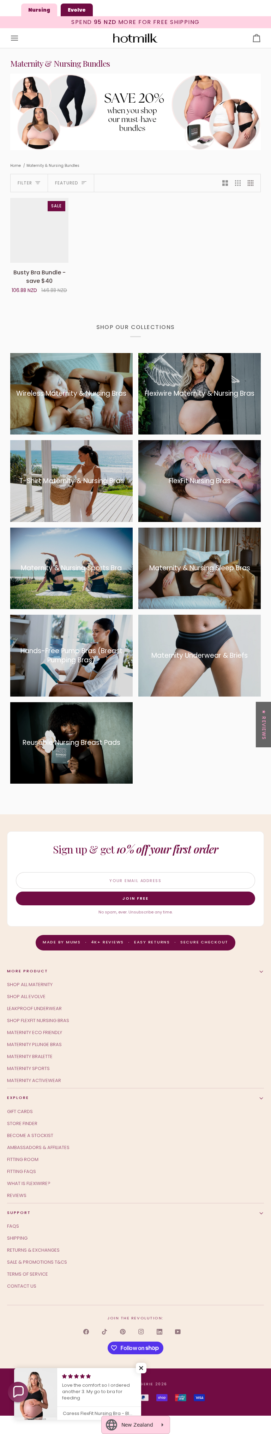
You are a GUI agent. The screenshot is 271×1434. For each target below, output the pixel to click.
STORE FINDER (22, 1123)
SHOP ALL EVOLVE (26, 996)
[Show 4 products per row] (252, 183)
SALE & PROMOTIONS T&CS (37, 1262)
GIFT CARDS (20, 1111)
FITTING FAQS (21, 1171)
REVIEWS (16, 1195)
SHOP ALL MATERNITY (30, 984)
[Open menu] (20, 38)
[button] (18, 1392)
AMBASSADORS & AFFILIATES (38, 1147)
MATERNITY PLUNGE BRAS (34, 1044)
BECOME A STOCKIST (30, 1135)
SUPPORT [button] (19, 1212)
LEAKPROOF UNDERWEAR (34, 1008)
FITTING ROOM (22, 1159)
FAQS (13, 1226)
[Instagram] (141, 1332)
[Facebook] (86, 1332)
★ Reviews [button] (263, 725)
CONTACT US (21, 1286)
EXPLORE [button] (18, 1097)
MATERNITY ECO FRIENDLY (34, 1032)
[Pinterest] (123, 1332)
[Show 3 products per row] (237, 183)
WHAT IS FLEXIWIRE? (28, 1183)
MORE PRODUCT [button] (27, 971)
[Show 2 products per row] (225, 183)
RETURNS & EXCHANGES (33, 1250)
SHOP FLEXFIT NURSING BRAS (38, 1020)
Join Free (135, 898)
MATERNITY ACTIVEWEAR (34, 1080)
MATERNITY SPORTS (28, 1068)
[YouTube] (178, 1332)
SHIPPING (17, 1238)
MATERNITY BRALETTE (30, 1056)
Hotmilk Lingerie (131, 1384)
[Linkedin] (159, 1332)
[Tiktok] (104, 1332)
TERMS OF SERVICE (27, 1274)
